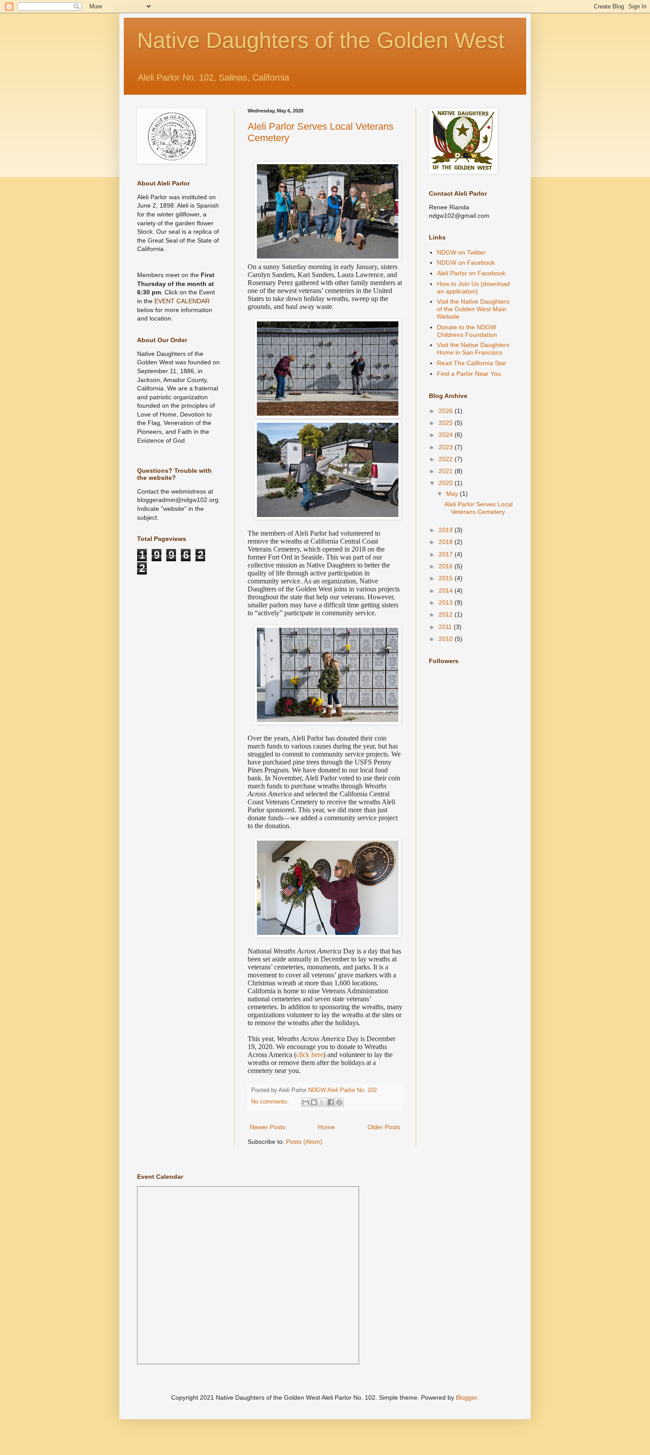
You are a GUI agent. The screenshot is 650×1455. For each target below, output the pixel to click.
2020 (447, 482)
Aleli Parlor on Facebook (471, 273)
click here (309, 1054)
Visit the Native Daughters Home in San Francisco (473, 348)
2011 (446, 626)
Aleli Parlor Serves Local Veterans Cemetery (478, 508)
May (453, 493)
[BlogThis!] (314, 1102)
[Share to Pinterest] (339, 1102)
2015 (447, 578)
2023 (447, 447)
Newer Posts (267, 1127)
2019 (447, 529)
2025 (447, 422)
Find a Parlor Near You (469, 373)
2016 (447, 566)
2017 (447, 554)
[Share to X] (322, 1102)
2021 (447, 471)
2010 (447, 638)
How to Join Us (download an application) (473, 287)
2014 (447, 590)
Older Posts (383, 1127)
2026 (447, 410)
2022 (447, 459)
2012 (447, 614)
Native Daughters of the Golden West (321, 40)
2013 (447, 602)
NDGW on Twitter (461, 252)
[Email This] (305, 1102)
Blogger (466, 1397)
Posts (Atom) (304, 1141)
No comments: (271, 1102)
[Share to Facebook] (330, 1102)
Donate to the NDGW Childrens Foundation (467, 331)
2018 (447, 541)
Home (326, 1127)
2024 (447, 434)
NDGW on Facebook (466, 262)
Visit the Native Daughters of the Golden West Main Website (473, 309)
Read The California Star (471, 363)
